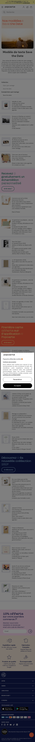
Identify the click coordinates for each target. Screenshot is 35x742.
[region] (17, 371)
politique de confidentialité (11, 375)
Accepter (17, 386)
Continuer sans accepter (9, 362)
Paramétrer (17, 379)
